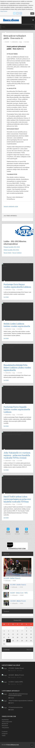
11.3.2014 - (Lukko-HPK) (16, 682)
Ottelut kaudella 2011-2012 (11, 250)
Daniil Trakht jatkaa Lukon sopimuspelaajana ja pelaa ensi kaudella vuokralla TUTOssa (17, 499)
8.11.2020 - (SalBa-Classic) (18, 585)
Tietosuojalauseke (7, 721)
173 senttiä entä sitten (16, 707)
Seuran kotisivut (16, 253)
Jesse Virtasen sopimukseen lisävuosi (21, 700)
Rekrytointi (5, 725)
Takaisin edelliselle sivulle (11, 206)
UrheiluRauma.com (12, 745)
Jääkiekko (13, 670)
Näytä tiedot (3, 11)
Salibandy (8, 580)
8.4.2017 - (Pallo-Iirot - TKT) (19, 593)
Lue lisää (6, 297)
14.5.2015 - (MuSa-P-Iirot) (18, 601)
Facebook (4, 731)
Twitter (4, 735)
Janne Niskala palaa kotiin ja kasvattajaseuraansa (18, 694)
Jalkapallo (15, 595)
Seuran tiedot (7, 253)
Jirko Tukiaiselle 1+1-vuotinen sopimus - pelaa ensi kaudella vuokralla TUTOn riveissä (17, 455)
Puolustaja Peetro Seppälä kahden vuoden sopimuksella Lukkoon (17, 409)
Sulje (32, 13)
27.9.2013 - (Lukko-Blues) (16, 668)
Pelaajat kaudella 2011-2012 (12, 247)
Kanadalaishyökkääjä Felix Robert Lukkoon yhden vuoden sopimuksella (17, 367)
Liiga (20, 42)
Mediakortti (5, 723)
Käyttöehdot (5, 719)
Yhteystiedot (5, 727)
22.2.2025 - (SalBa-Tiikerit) (12, 578)
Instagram (5, 733)
